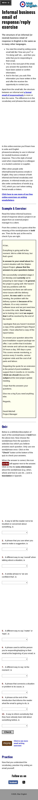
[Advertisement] (19, 124)
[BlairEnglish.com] (13, 782)
